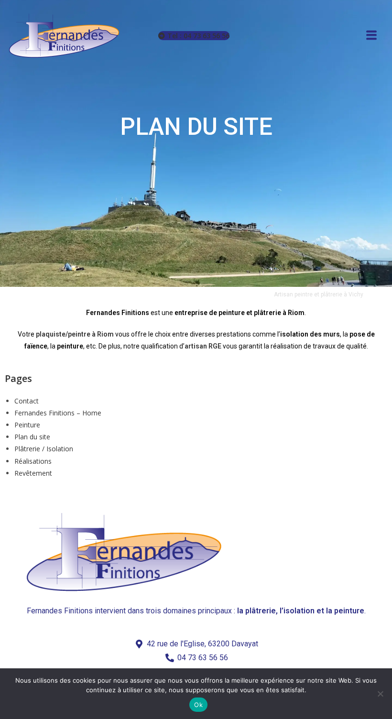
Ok (198, 704)
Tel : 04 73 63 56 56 (198, 35)
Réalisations (33, 461)
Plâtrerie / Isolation (43, 448)
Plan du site (32, 436)
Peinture (27, 424)
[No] (380, 693)
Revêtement (33, 473)
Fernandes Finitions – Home (57, 412)
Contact (26, 400)
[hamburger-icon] (371, 35)
